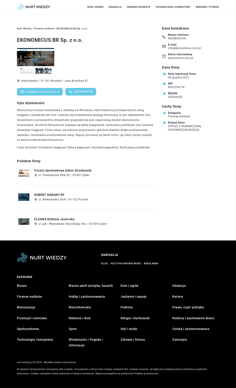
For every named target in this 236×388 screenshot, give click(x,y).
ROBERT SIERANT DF (49, 195)
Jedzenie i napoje (134, 296)
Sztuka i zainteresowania (190, 329)
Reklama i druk (80, 318)
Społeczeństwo (28, 329)
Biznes (22, 285)
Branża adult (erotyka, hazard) (91, 285)
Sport (73, 329)
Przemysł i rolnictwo (32, 318)
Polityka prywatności (126, 263)
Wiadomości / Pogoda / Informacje (86, 342)
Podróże (127, 307)
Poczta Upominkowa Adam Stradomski (63, 170)
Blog (104, 263)
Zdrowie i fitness (207, 7)
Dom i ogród (95, 7)
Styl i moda (129, 329)
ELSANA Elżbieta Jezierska (54, 219)
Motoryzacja (26, 307)
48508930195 (84, 91)
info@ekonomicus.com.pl (42, 91)
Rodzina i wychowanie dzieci (193, 318)
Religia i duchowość (135, 318)
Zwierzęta (179, 339)
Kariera (177, 296)
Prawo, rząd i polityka (188, 307)
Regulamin (151, 263)
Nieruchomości (80, 307)
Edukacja (115, 7)
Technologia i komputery (173, 7)
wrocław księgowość (105, 147)
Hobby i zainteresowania (87, 296)
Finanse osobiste (138, 7)
